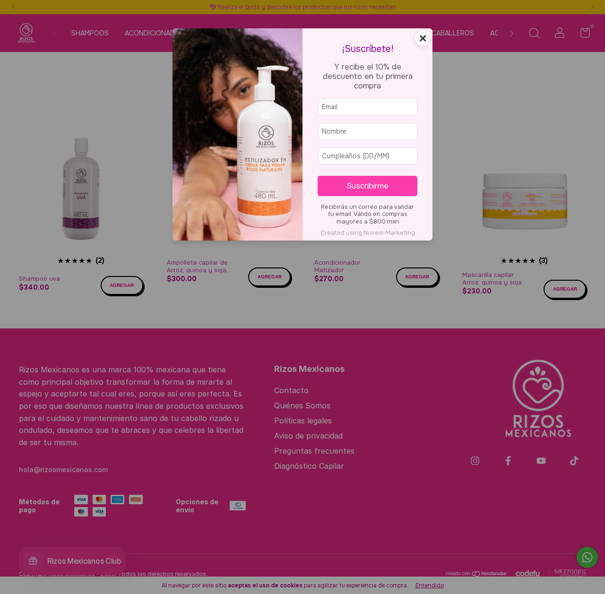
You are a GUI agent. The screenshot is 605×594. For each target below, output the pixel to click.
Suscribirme (367, 186)
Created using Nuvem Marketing (367, 233)
